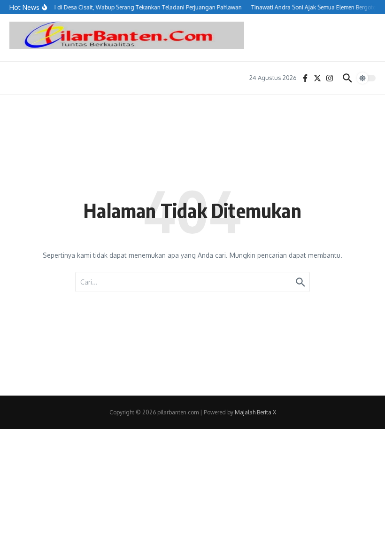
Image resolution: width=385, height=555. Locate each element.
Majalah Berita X (255, 412)
